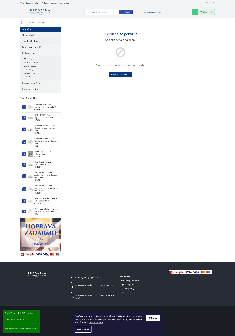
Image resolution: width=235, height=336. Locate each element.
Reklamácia (125, 276)
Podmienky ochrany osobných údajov (56, 3)
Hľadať (126, 12)
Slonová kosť (28, 35)
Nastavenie (83, 329)
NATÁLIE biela (29, 73)
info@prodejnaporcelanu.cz (90, 277)
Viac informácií (96, 322)
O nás (122, 292)
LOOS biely (28, 70)
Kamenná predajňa (128, 288)
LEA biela (27, 77)
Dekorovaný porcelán (32, 47)
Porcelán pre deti (30, 89)
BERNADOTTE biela (32, 63)
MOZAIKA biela (30, 66)
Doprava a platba (127, 284)
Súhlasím (153, 318)
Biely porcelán (29, 53)
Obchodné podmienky (29, 3)
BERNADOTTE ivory (32, 41)
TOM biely (28, 59)
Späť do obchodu (120, 74)
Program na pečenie (31, 83)
